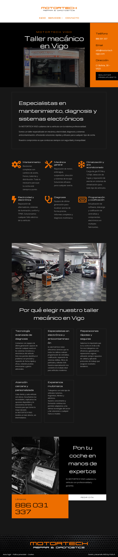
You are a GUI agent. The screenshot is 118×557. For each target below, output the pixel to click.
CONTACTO (72, 18)
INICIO (42, 18)
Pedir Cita (87, 497)
